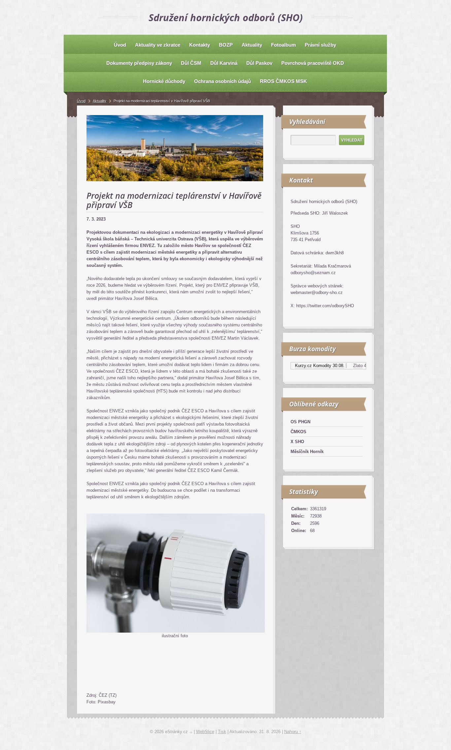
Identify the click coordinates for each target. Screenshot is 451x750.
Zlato (348, 365)
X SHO (297, 441)
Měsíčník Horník (307, 451)
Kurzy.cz (293, 365)
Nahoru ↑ (292, 731)
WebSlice (205, 731)
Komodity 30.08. (319, 365)
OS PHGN (300, 421)
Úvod (81, 101)
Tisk (222, 731)
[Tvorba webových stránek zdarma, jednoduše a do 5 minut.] (191, 732)
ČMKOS (298, 431)
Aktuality (99, 101)
